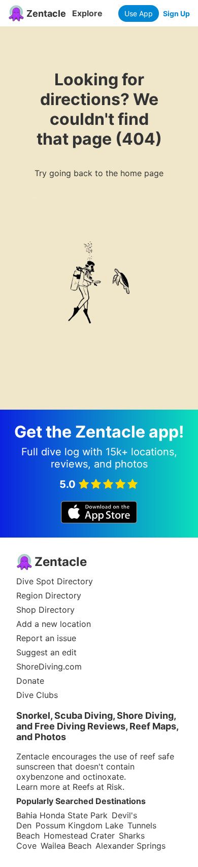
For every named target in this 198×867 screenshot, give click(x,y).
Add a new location (53, 624)
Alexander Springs (130, 846)
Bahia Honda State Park (62, 815)
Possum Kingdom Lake (79, 825)
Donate (30, 681)
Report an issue (46, 638)
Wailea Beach (66, 846)
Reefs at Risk (97, 787)
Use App (138, 13)
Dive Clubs (37, 695)
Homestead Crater (79, 835)
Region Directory (48, 595)
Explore (87, 13)
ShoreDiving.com (49, 666)
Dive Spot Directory (54, 581)
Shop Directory (45, 610)
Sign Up (176, 13)
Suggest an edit (46, 652)
